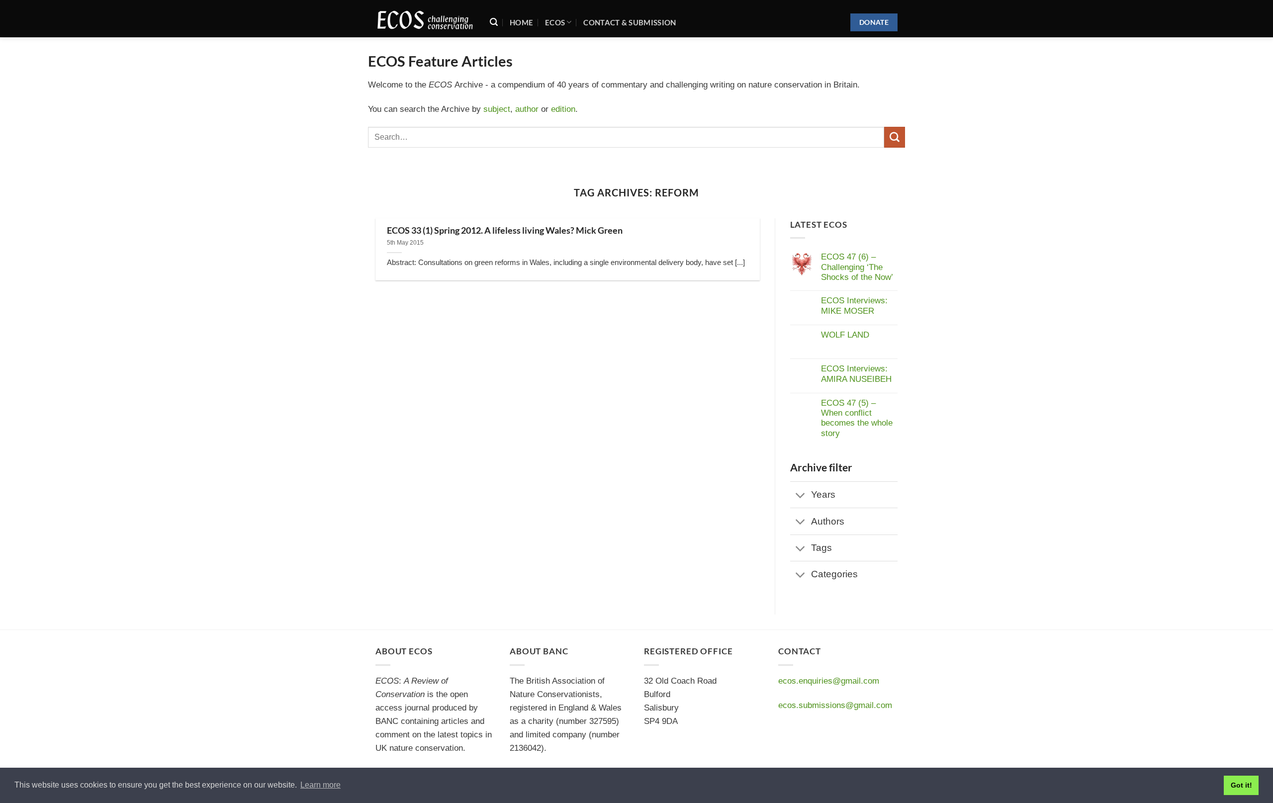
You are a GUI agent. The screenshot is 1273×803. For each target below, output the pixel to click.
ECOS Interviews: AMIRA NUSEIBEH (856, 373)
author (527, 109)
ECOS (555, 22)
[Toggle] (800, 496)
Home (521, 22)
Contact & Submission (629, 22)
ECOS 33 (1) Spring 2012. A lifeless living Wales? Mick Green (505, 230)
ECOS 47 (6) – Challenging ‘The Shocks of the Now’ (857, 267)
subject (496, 109)
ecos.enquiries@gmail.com (828, 681)
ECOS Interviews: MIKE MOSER (854, 305)
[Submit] (894, 137)
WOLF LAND (845, 335)
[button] (494, 22)
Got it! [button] (1241, 785)
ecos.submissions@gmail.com (835, 705)
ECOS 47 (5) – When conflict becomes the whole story (857, 418)
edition (563, 109)
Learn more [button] (320, 785)
